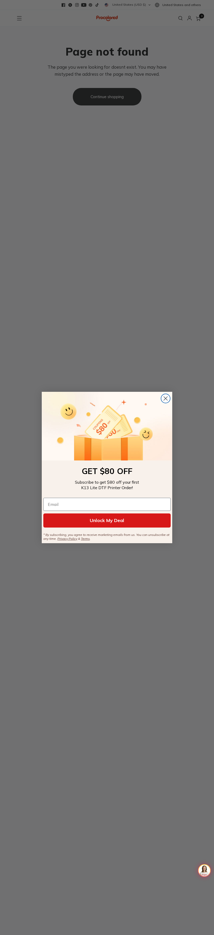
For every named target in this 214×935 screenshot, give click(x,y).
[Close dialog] (165, 398)
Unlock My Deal (107, 520)
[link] (107, 426)
